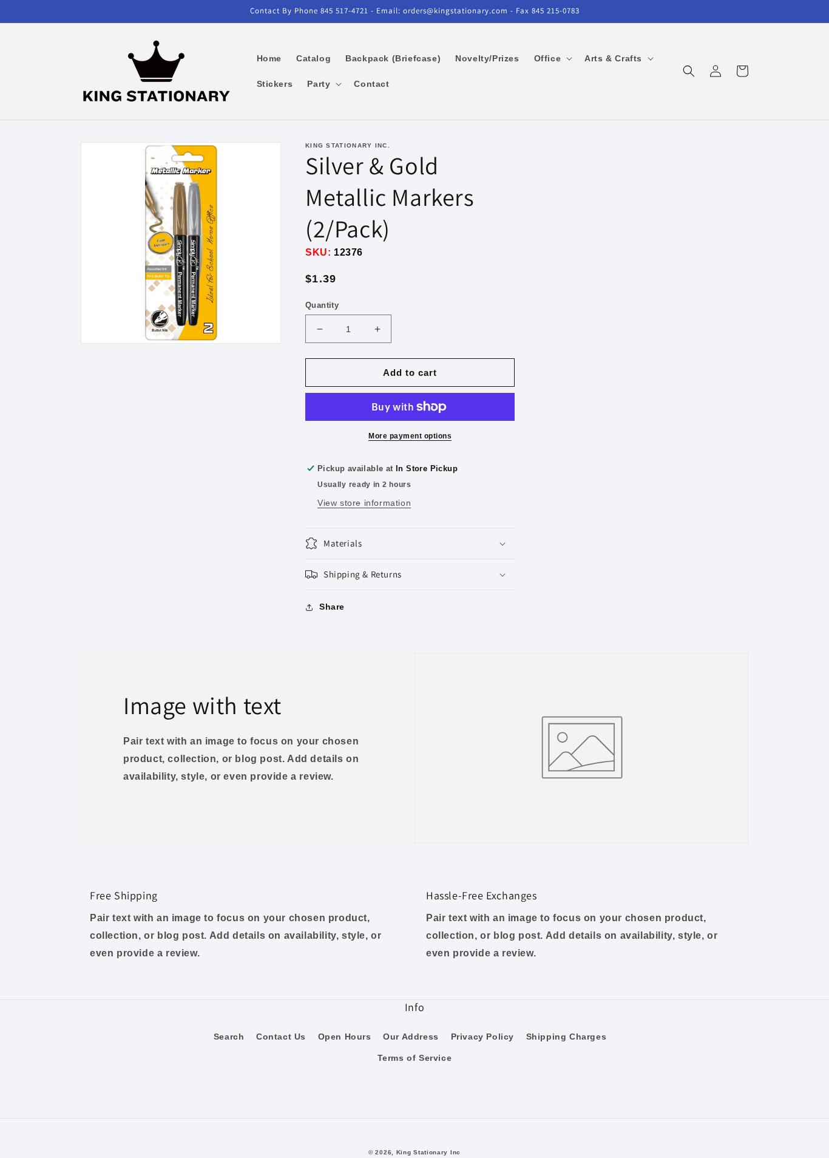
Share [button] (332, 606)
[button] (552, 58)
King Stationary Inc (428, 1152)
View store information (364, 503)
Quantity (322, 305)
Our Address (411, 1036)
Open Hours (344, 1036)
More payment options (410, 436)
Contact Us (281, 1036)
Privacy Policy (482, 1036)
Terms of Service (414, 1058)
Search (229, 1036)
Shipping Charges (566, 1036)
